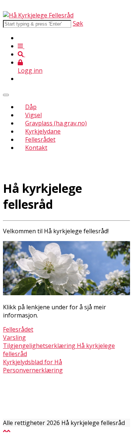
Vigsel (33, 115)
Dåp (31, 107)
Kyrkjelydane (43, 131)
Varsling (14, 337)
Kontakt (36, 148)
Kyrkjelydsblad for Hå (32, 362)
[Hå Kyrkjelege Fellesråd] (38, 15)
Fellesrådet (40, 139)
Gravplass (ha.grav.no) (56, 123)
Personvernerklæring (33, 370)
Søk (78, 23)
